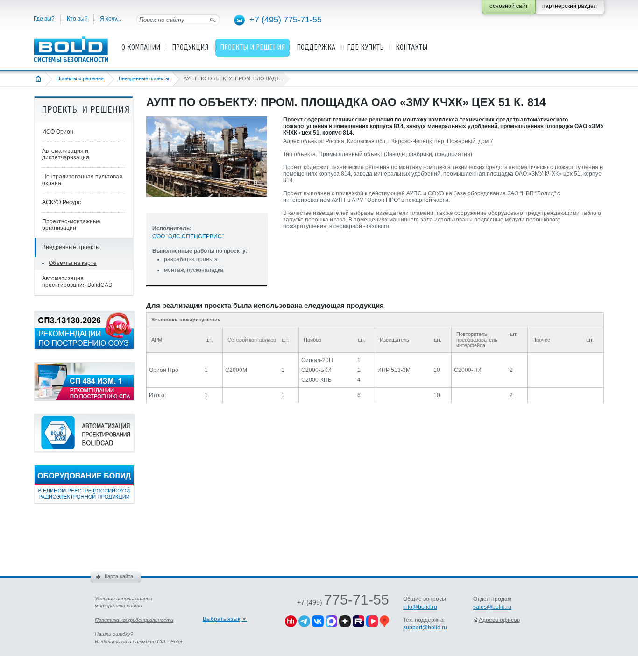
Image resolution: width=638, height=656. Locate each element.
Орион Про (163, 370)
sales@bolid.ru (492, 607)
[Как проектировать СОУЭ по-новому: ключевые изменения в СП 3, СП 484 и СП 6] (84, 347)
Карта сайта (119, 576)
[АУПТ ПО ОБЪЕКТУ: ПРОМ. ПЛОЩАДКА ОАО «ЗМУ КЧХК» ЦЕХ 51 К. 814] (206, 204)
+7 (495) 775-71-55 (285, 19)
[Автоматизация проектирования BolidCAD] (84, 450)
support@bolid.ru (425, 627)
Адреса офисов (499, 620)
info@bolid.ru (420, 607)
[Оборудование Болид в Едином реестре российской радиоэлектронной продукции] (84, 501)
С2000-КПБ (316, 380)
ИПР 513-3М (394, 370)
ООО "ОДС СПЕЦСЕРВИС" (188, 236)
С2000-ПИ (468, 370)
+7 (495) (343, 602)
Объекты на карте (73, 263)
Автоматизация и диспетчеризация (65, 154)
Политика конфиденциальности (134, 620)
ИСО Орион (57, 131)
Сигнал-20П (317, 360)
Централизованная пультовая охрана (82, 179)
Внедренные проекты (144, 78)
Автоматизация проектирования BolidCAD (77, 281)
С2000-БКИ (316, 370)
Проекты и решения (80, 78)
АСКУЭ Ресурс (61, 202)
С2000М (236, 370)
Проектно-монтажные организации (71, 224)
